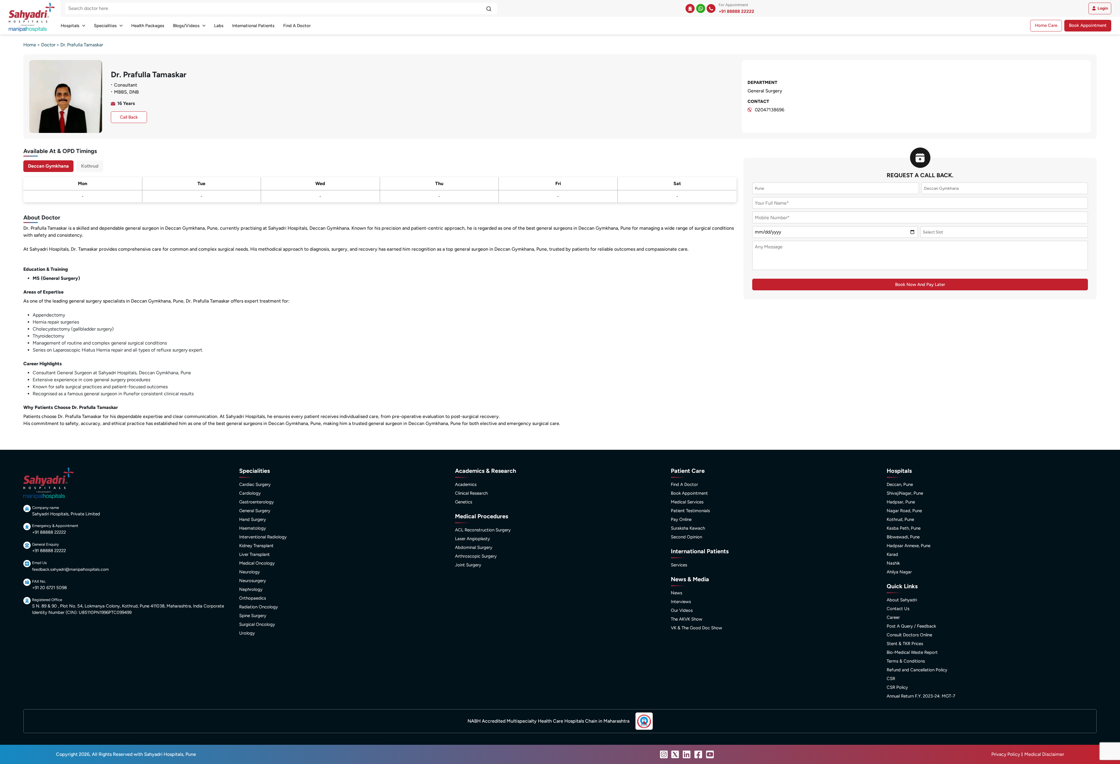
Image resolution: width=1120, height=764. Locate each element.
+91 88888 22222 (736, 11)
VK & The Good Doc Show (696, 627)
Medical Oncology (257, 563)
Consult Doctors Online (909, 634)
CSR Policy (897, 687)
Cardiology (250, 493)
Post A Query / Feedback (911, 626)
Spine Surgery (252, 615)
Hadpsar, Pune (901, 502)
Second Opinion (686, 537)
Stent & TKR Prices (905, 643)
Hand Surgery (252, 519)
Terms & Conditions (906, 661)
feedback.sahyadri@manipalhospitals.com (70, 569)
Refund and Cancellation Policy (917, 669)
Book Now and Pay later (920, 284)
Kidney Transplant (256, 545)
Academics (466, 484)
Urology (247, 633)
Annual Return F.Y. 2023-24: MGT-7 (921, 696)
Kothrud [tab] (90, 166)
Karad (892, 554)
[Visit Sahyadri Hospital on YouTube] (710, 754)
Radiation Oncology (258, 607)
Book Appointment (1088, 25)
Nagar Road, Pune (904, 510)
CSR (891, 678)
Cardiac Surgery (255, 484)
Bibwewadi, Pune (903, 537)
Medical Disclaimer (1044, 754)
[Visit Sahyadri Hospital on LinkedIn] (686, 754)
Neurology (249, 572)
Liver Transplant (254, 554)
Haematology (252, 528)
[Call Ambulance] (690, 8)
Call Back (129, 117)
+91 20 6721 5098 (49, 587)
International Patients (253, 25)
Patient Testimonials (690, 510)
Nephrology (250, 589)
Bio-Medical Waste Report (912, 652)
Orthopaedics (252, 598)
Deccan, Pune (900, 484)
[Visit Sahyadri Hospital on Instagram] (663, 754)
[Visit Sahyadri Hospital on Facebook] (698, 754)
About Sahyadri (902, 600)
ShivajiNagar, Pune (905, 493)
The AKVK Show (686, 619)
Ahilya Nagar (899, 572)
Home (29, 45)
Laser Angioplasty (472, 538)
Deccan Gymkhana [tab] (48, 166)
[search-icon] (489, 8)
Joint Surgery (468, 565)
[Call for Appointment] (711, 8)
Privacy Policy (1005, 754)
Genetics (463, 502)
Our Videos (682, 610)
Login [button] (1103, 8)
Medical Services (687, 502)
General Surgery (254, 510)
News (676, 593)
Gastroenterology (256, 502)
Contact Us (898, 608)
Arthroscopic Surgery (476, 556)
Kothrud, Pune (900, 519)
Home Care (1046, 25)
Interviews (681, 601)
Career (893, 617)
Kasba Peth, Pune (904, 528)
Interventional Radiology (263, 537)
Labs (218, 25)
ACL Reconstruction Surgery (483, 530)
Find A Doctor (297, 25)
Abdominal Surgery (473, 547)
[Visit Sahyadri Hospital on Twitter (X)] (675, 754)
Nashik (893, 563)
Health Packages (147, 25)
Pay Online (681, 519)
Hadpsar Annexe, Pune (908, 545)
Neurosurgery (252, 580)
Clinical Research (471, 493)
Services (679, 565)
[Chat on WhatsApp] (700, 8)
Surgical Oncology (257, 624)
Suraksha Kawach (688, 528)
